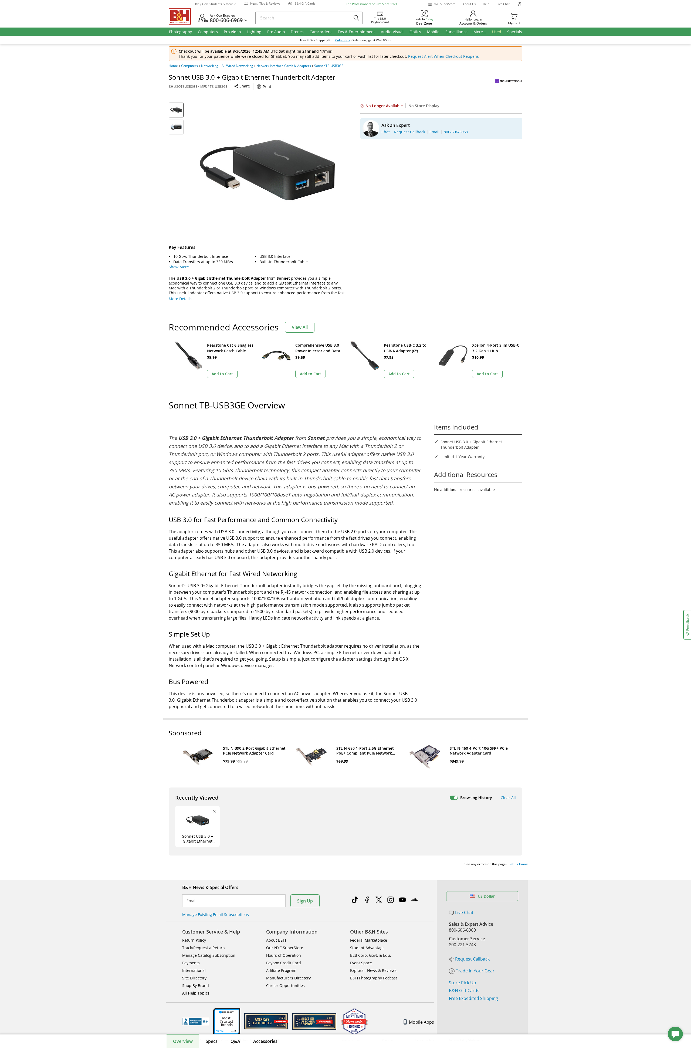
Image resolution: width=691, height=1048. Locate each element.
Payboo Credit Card (283, 962)
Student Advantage (367, 947)
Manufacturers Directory (288, 978)
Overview (183, 1041)
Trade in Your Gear (475, 971)
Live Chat (503, 4)
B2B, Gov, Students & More (214, 4)
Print (267, 86)
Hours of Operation (283, 955)
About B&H (276, 940)
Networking (209, 65)
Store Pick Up (462, 983)
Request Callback (472, 959)
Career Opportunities (285, 985)
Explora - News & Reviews (373, 970)
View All (300, 327)
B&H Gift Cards (464, 990)
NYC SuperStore (444, 4)
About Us (469, 4)
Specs (212, 1041)
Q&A (235, 1041)
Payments (191, 962)
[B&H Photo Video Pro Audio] (182, 16)
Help (486, 4)
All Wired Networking (237, 65)
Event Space (361, 962)
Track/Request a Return (203, 947)
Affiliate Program (281, 970)
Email (192, 901)
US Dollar (486, 896)
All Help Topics (195, 993)
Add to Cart (222, 373)
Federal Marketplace (368, 940)
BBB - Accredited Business (195, 1021)
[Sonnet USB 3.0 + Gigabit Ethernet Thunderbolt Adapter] (267, 170)
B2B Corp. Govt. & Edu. (370, 955)
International (194, 970)
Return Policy (194, 940)
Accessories (265, 1041)
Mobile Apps (421, 1022)
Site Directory (194, 978)
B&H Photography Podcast (373, 978)
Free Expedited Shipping (473, 998)
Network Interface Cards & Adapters (283, 65)
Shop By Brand (195, 985)
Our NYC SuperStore (284, 947)
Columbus (342, 40)
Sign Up (305, 901)
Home (173, 65)
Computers (189, 65)
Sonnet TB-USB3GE (328, 65)
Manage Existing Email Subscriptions (215, 914)
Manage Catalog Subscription (208, 955)
